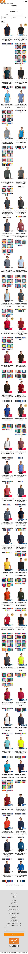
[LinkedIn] (18, 946)
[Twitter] (13, 946)
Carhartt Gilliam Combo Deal (14, 910)
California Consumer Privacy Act (14, 923)
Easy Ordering (14, 903)
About (14, 899)
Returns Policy (14, 916)
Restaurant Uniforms (14, 905)
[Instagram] (15, 946)
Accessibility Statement (14, 921)
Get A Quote (14, 902)
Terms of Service (14, 920)
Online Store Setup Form (14, 908)
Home (1, 3)
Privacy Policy (14, 918)
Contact (14, 900)
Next (12, 885)
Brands (14, 897)
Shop (5, 3)
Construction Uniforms (14, 906)
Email (5, 927)
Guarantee (14, 917)
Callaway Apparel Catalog (14, 909)
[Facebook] (10, 946)
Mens (8, 3)
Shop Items (14, 896)
